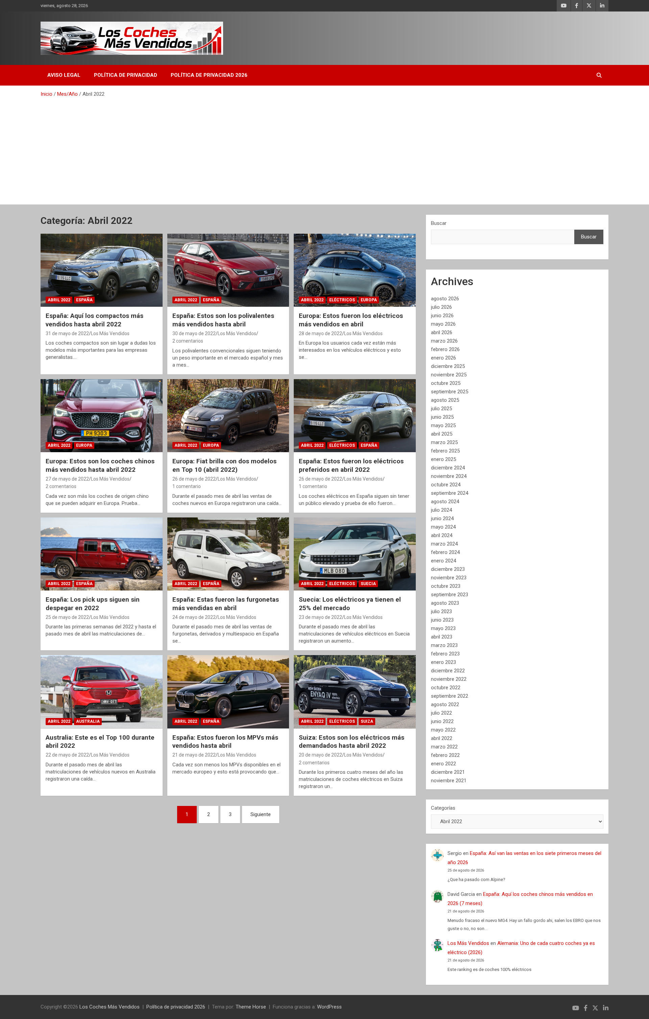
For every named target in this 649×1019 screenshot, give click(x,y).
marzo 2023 (444, 645)
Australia (88, 721)
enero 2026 (443, 358)
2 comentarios (187, 341)
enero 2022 (443, 764)
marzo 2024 (444, 544)
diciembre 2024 (448, 468)
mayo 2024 (443, 527)
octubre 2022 (445, 688)
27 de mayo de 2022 (67, 479)
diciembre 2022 (448, 671)
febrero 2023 (445, 654)
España (84, 300)
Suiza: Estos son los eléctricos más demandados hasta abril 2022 (351, 742)
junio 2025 (442, 417)
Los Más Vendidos (110, 333)
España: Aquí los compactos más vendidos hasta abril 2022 (94, 320)
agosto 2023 (445, 603)
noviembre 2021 (448, 781)
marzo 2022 (444, 747)
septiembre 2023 (449, 595)
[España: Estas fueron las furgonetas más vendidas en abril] (228, 554)
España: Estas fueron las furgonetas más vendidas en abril (225, 604)
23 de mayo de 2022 (320, 617)
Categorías (443, 808)
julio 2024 (441, 510)
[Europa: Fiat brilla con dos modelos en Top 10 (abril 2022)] (228, 416)
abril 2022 (441, 738)
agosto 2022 (445, 704)
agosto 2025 (445, 400)
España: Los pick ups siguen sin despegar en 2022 (93, 604)
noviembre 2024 (448, 476)
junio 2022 (442, 721)
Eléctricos (342, 300)
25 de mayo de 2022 (67, 617)
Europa (369, 300)
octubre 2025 (445, 383)
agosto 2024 (445, 502)
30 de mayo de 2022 (194, 333)
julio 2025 (441, 409)
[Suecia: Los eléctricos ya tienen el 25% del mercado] (354, 554)
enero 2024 (443, 561)
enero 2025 (443, 459)
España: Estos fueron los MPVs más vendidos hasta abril (225, 742)
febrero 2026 (445, 349)
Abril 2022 (59, 300)
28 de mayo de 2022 (320, 333)
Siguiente (260, 814)
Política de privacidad (125, 75)
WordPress (329, 1007)
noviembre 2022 (448, 679)
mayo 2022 (443, 730)
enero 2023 (443, 662)
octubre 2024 (445, 485)
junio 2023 (442, 620)
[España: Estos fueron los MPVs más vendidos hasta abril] (228, 692)
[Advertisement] (324, 148)
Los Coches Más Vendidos (109, 1007)
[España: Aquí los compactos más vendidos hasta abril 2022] (101, 270)
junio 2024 (442, 518)
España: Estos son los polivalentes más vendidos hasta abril (223, 320)
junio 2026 (442, 315)
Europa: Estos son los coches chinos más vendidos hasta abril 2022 (100, 465)
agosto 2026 (445, 299)
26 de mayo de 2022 (194, 479)
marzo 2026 (444, 341)
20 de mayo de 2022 (320, 755)
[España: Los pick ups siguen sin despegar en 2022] (101, 554)
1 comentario (186, 486)
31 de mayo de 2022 (67, 333)
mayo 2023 (443, 628)
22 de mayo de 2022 (67, 755)
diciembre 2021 (448, 772)
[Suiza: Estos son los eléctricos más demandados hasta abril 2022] (354, 692)
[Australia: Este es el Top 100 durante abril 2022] (101, 692)
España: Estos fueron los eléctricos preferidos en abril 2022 (351, 465)
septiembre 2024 (449, 493)
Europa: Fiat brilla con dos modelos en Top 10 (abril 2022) (224, 465)
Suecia (368, 583)
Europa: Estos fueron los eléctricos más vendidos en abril (351, 320)
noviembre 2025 (448, 375)
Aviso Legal (63, 75)
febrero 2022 (445, 755)
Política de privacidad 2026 (209, 75)
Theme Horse (251, 1007)
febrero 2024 (445, 552)
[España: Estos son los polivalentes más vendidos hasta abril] (228, 270)
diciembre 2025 (448, 366)
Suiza (367, 721)
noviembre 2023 (448, 578)
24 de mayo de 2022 (194, 617)
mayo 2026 (443, 324)
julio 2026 (441, 307)
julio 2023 (441, 611)
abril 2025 (441, 434)
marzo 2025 (444, 442)
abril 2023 (441, 637)
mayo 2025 (443, 425)
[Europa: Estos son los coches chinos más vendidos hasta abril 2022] (101, 416)
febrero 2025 (445, 451)
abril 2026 (441, 332)
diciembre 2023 (448, 569)
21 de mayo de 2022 (194, 755)
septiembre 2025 (449, 392)
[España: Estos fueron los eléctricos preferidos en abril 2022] (354, 416)
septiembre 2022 (449, 696)
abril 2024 (441, 535)
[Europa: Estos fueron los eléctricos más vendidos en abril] (354, 270)
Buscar (439, 223)
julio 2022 (441, 713)
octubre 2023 (445, 586)
